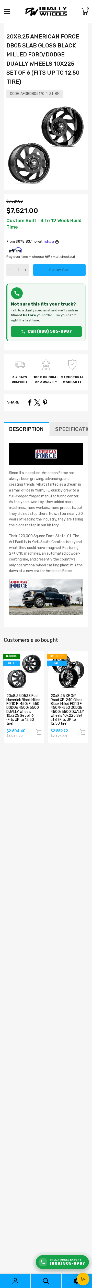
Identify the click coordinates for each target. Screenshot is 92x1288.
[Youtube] (60, 690)
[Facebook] (30, 690)
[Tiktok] (50, 690)
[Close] (83, 584)
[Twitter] (40, 690)
